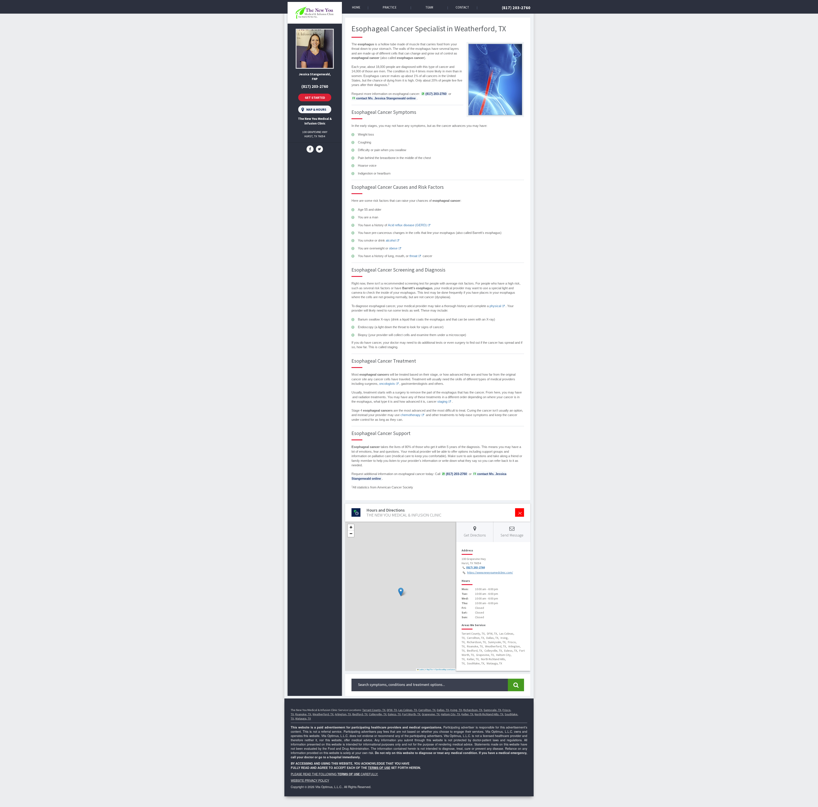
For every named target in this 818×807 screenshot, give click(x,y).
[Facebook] (310, 149)
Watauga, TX (303, 718)
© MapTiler (429, 669)
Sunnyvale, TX (492, 710)
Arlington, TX (343, 714)
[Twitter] (319, 149)
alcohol (391, 240)
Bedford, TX (359, 714)
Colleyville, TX (377, 714)
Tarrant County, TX (373, 710)
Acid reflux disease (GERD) (407, 225)
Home (356, 7)
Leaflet (421, 669)
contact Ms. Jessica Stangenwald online (386, 98)
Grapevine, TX (430, 714)
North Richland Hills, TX (489, 714)
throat (413, 256)
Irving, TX (456, 710)
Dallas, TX (443, 710)
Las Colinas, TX (407, 710)
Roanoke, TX (303, 714)
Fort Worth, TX (411, 714)
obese (393, 248)
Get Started (315, 98)
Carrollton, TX (426, 710)
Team (429, 7)
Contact (462, 7)
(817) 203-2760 (516, 7)
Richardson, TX (472, 710)
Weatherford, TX (323, 714)
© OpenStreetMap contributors (444, 669)
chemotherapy (410, 415)
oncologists (387, 383)
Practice (389, 7)
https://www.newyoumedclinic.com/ (490, 572)
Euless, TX (394, 714)
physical (495, 306)
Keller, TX (467, 714)
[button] (400, 592)
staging (442, 401)
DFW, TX (392, 710)
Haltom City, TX (450, 714)
